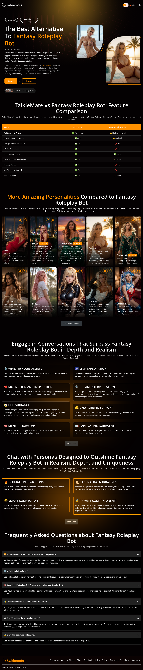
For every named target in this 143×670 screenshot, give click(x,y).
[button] (71, 554)
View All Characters (71, 323)
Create (11, 81)
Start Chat (71, 443)
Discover (29, 81)
